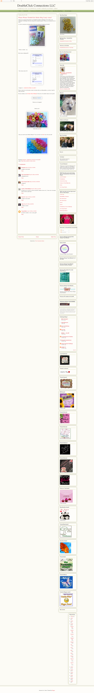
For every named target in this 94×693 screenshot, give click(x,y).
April (71, 653)
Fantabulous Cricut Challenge (66, 206)
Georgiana (23, 167)
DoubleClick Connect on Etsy (66, 41)
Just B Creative (63, 176)
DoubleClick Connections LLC (36, 5)
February (72, 659)
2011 (72, 675)
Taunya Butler (24, 211)
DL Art (61, 202)
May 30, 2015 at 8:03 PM (29, 204)
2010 (72, 678)
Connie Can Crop (63, 180)
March (72, 656)
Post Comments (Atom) (39, 240)
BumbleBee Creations (64, 196)
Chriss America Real (25, 181)
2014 (72, 666)
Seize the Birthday (65, 326)
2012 (72, 672)
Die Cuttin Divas (63, 198)
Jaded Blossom (64, 322)
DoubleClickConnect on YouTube (66, 47)
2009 (72, 681)
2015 (72, 623)
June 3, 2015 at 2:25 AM (31, 211)
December (72, 627)
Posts (62, 230)
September (72, 639)
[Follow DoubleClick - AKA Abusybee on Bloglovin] (37, 98)
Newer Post (21, 236)
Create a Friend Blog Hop (65, 183)
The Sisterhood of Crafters (67, 336)
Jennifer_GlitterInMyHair (26, 188)
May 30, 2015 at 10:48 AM (35, 181)
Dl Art (61, 185)
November (72, 631)
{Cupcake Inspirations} (66, 340)
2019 (72, 616)
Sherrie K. (23, 196)
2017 (72, 618)
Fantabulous (62, 178)
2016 (72, 621)
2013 (72, 669)
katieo (22, 204)
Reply (22, 170)
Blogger (53, 690)
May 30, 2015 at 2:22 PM (36, 188)
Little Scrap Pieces (63, 210)
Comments (63, 232)
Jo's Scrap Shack (63, 187)
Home (37, 236)
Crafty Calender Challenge (67, 343)
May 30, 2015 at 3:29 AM (30, 167)
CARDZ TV (63, 347)
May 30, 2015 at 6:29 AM (34, 174)
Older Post (53, 236)
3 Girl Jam (62, 194)
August (72, 641)
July (71, 644)
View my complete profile (65, 88)
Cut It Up (63, 329)
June (72, 647)
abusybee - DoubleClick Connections (29, 159)
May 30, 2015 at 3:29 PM (30, 196)
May (71, 650)
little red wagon (64, 319)
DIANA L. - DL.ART (65, 333)
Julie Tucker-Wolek (25, 174)
